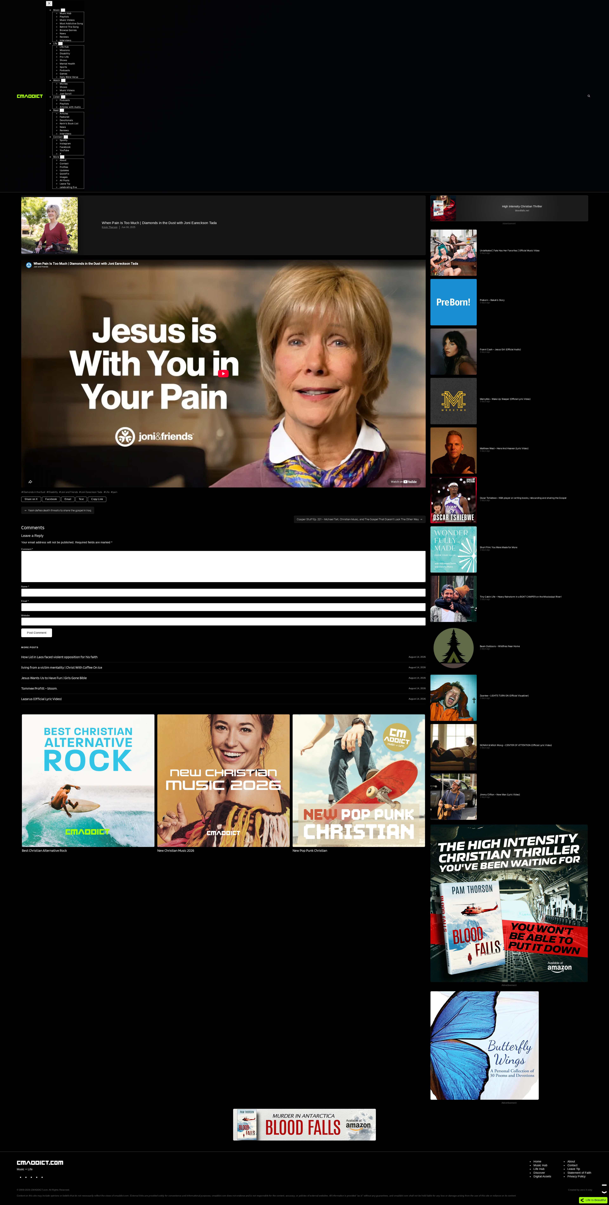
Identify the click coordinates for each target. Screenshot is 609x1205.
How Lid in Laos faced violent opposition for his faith (59, 657)
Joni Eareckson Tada (91, 492)
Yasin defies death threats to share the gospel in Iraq (59, 510)
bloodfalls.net (522, 210)
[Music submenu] (63, 10)
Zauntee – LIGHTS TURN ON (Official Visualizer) (504, 695)
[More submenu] (62, 157)
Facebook (51, 499)
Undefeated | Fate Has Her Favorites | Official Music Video (510, 250)
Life (107, 492)
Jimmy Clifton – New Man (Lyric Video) (500, 794)
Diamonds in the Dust (34, 492)
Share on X (31, 499)
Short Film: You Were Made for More (498, 547)
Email (68, 499)
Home (537, 1161)
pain (115, 492)
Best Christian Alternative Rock (44, 851)
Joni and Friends (69, 492)
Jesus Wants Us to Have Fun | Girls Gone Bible (54, 678)
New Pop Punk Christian (310, 851)
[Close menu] (49, 3)
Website (25, 615)
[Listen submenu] (63, 97)
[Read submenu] (62, 110)
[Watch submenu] (63, 80)
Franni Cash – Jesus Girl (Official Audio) (500, 349)
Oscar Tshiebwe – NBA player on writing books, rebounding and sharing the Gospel (523, 498)
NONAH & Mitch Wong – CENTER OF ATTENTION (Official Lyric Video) (516, 745)
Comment (27, 549)
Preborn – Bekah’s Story (492, 300)
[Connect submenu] (66, 137)
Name (25, 586)
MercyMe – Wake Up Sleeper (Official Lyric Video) (505, 399)
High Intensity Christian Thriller (522, 206)
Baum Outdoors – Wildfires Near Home (500, 646)
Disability (53, 492)
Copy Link (97, 499)
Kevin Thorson (109, 227)
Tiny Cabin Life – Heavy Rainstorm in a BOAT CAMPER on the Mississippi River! (521, 596)
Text (81, 499)
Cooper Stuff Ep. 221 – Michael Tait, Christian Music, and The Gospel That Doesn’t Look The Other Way (358, 519)
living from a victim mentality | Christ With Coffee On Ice (61, 667)
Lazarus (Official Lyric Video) (41, 699)
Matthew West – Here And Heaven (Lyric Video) (504, 448)
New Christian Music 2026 (175, 851)
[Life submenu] (60, 43)
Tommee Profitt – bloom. (39, 688)
